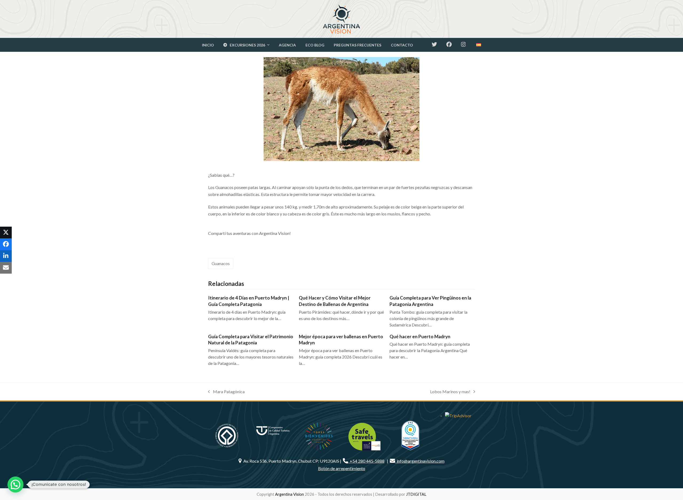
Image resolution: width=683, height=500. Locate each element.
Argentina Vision (289, 494)
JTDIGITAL (416, 494)
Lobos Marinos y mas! (450, 392)
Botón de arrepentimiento (341, 468)
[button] (6, 232)
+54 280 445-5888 (366, 460)
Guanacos (221, 263)
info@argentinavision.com (419, 460)
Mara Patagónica (226, 392)
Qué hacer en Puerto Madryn (420, 336)
